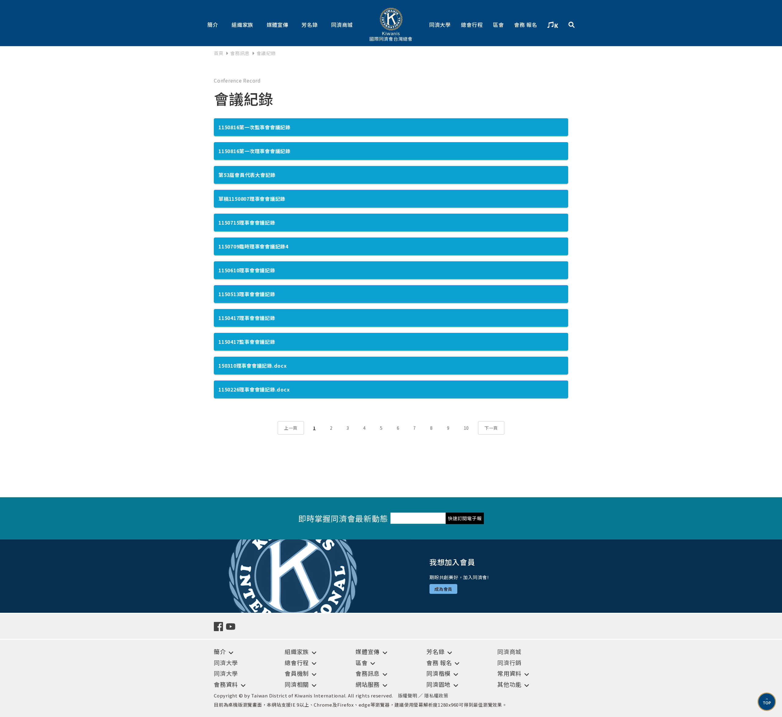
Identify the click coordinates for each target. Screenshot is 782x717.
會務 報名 (525, 24)
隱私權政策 (436, 695)
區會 (498, 24)
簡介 (212, 24)
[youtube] (232, 626)
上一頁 (291, 428)
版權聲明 (407, 695)
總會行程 (472, 24)
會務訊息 (240, 53)
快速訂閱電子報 (464, 518)
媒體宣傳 (277, 24)
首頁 (219, 53)
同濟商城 (342, 24)
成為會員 (443, 589)
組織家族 (242, 24)
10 (466, 428)
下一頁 (491, 428)
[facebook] (220, 626)
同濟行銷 (509, 662)
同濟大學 (440, 24)
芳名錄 (309, 24)
